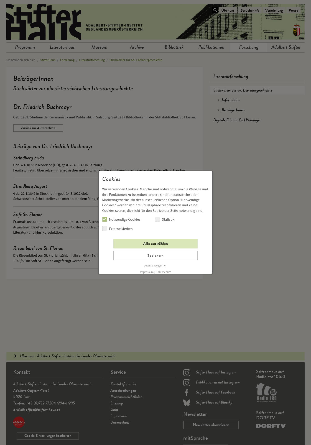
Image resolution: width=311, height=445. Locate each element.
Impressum (147, 272)
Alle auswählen (155, 243)
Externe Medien (121, 229)
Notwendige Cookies (124, 219)
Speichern (155, 255)
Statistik (168, 219)
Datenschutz (163, 272)
